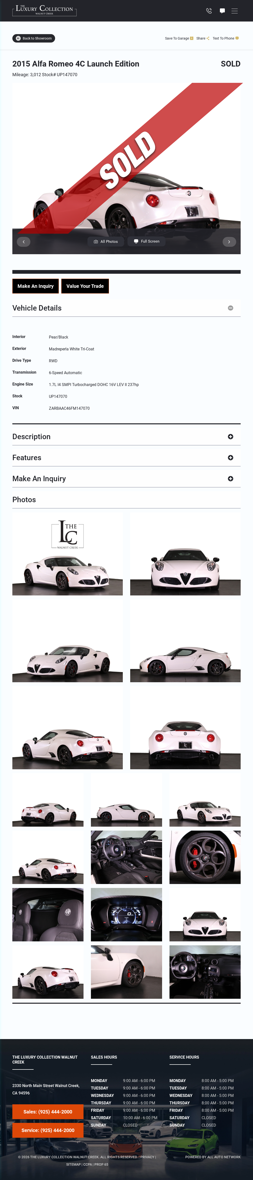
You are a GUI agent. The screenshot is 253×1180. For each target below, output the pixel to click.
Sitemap (73, 1164)
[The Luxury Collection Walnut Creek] (44, 11)
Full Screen (150, 241)
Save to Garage (177, 38)
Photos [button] (24, 499)
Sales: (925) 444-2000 (47, 1112)
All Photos (109, 241)
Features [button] (26, 457)
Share (200, 38)
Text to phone (223, 38)
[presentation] (23, 242)
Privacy (147, 1157)
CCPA (87, 1164)
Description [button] (31, 436)
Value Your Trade (85, 286)
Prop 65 (101, 1164)
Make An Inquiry (36, 286)
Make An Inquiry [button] (39, 478)
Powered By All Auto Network (213, 1157)
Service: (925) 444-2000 (47, 1130)
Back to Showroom (37, 38)
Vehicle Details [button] (37, 308)
